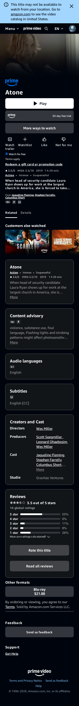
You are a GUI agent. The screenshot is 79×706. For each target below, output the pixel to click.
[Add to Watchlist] (25, 139)
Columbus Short (15, 197)
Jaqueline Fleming (23, 195)
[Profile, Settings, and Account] (72, 28)
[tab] (11, 212)
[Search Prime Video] (46, 28)
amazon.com (21, 14)
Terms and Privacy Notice (25, 680)
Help (39, 686)
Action (9, 175)
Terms (10, 607)
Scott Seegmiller (49, 437)
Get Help (11, 653)
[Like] (44, 139)
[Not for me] (63, 139)
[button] (39, 103)
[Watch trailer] (10, 139)
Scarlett (27, 242)
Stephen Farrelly (45, 195)
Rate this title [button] (40, 550)
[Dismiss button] (71, 6)
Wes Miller (44, 428)
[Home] (32, 28)
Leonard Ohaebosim (51, 442)
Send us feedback (56, 680)
